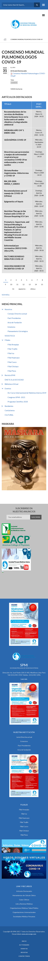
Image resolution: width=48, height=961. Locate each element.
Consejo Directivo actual (17, 314)
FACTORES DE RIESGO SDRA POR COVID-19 (14, 257)
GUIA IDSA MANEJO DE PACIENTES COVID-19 (14, 267)
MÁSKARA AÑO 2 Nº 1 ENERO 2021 (14, 131)
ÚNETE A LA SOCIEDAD (14, 380)
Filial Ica (11, 353)
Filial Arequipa (13, 344)
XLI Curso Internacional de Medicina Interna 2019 (27, 393)
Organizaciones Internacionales (24, 912)
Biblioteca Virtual (11, 384)
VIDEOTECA (10, 336)
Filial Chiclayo (13, 366)
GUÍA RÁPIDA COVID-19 (15, 140)
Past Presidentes (14, 318)
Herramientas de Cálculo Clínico (24, 895)
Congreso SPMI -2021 (16, 397)
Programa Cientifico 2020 (18, 402)
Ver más (5, 295)
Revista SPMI (10, 375)
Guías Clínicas (24, 900)
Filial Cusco (12, 362)
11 (17, 284)
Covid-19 (14, 82)
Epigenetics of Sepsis (13, 201)
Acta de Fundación (15, 322)
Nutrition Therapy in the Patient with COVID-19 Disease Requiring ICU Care (16, 213)
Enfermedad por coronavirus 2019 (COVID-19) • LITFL (15, 248)
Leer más (24, 679)
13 (30, 284)
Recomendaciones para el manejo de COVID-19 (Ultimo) (15, 193)
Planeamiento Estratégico (18, 331)
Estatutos (11, 327)
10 (11, 284)
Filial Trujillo (12, 349)
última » (33, 289)
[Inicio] (24, 24)
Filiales (7, 340)
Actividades (24, 945)
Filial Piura (12, 371)
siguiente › (22, 289)
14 (36, 284)
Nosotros (8, 309)
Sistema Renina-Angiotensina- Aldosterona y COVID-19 (16, 173)
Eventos (8, 388)
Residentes (9, 406)
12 (23, 284)
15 (42, 284)
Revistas (24, 952)
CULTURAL (9, 415)
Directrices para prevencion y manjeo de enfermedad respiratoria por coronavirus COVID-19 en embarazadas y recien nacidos (16, 158)
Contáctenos (10, 410)
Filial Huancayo (14, 358)
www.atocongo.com (29, 934)
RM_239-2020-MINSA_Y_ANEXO (12, 182)
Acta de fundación (24, 750)
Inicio (5, 39)
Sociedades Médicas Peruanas (24, 916)
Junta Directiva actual (24, 737)
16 (13, 289)
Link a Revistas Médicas (24, 904)
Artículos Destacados (24, 891)
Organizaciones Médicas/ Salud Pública (24, 908)
